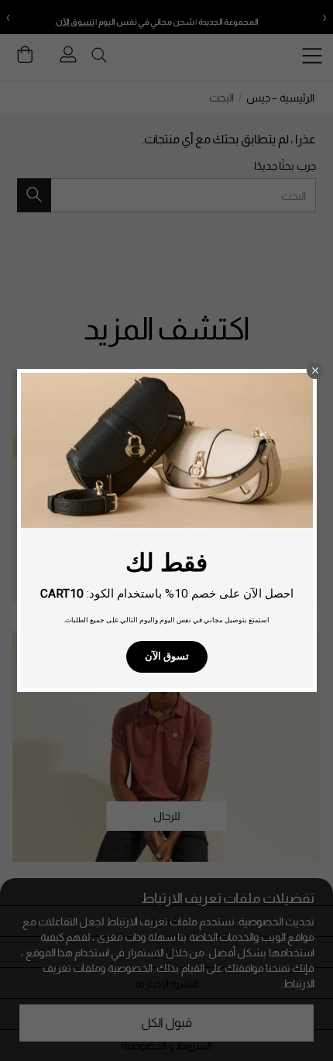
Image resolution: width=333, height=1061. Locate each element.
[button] (315, 370)
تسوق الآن (167, 656)
